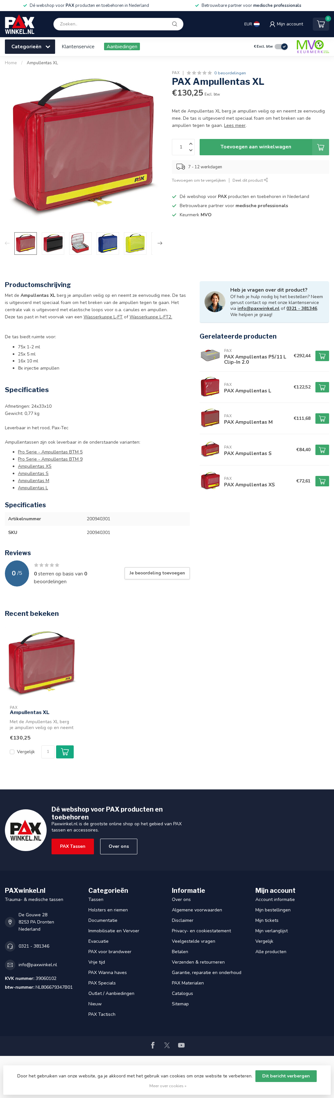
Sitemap (180, 1004)
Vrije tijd (96, 962)
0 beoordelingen (230, 73)
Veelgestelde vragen (193, 941)
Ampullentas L (33, 488)
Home (11, 63)
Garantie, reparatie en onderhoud (206, 972)
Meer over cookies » (168, 1086)
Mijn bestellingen (273, 910)
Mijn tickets (267, 920)
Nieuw (95, 1004)
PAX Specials (102, 983)
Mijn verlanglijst (271, 931)
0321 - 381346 (301, 308)
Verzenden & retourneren (198, 962)
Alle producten (270, 952)
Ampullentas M (33, 481)
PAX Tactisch (101, 1014)
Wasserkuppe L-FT (103, 317)
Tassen (95, 899)
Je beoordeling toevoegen (157, 573)
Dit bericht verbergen (286, 1076)
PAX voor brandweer (109, 952)
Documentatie (102, 920)
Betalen (180, 952)
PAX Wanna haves (107, 972)
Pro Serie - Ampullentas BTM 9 (50, 459)
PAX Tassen (72, 846)
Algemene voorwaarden (197, 910)
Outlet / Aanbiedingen (111, 993)
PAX (176, 73)
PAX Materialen (188, 983)
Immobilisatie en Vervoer (113, 931)
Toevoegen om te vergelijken (199, 180)
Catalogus (182, 993)
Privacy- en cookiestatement (201, 931)
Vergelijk (26, 751)
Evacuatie (98, 941)
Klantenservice (78, 46)
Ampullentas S (33, 473)
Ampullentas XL (42, 63)
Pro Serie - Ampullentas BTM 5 (50, 452)
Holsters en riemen (108, 910)
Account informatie (275, 899)
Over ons (119, 846)
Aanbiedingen (122, 46)
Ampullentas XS (35, 466)
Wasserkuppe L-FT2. (150, 317)
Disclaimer (182, 920)
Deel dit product (248, 180)
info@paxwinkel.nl (258, 308)
